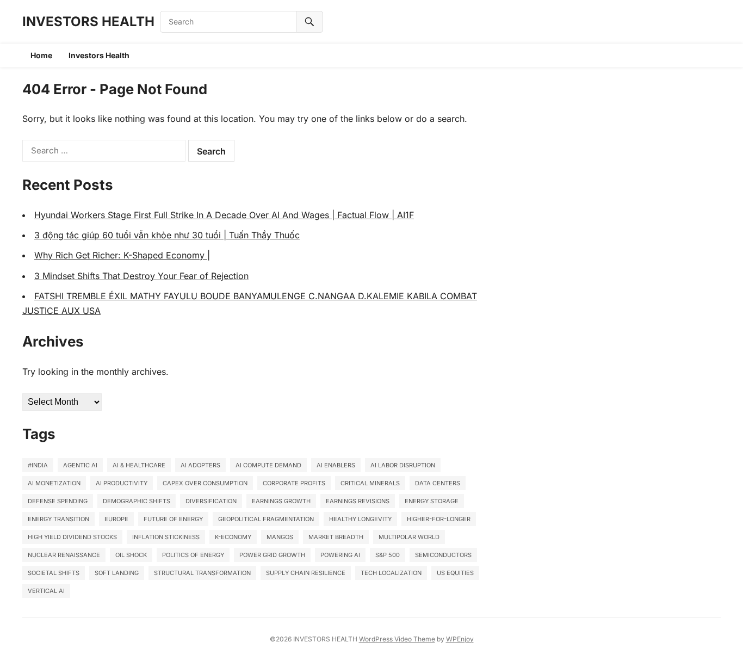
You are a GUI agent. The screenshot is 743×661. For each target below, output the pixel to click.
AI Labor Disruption (402, 465)
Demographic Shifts (136, 501)
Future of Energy (173, 519)
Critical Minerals (370, 483)
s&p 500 (387, 555)
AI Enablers (336, 465)
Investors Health (99, 55)
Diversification (211, 501)
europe (116, 519)
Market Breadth (335, 537)
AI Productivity (121, 483)
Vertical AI (46, 591)
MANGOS (280, 537)
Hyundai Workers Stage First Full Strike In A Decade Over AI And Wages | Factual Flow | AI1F (224, 214)
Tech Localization (391, 573)
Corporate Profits (294, 483)
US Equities (455, 573)
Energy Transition (58, 519)
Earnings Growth (281, 501)
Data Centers (437, 483)
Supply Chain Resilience (305, 573)
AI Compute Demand (268, 465)
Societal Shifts (53, 573)
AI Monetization (54, 483)
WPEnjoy (460, 639)
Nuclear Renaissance (64, 555)
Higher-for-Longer (438, 519)
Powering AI (340, 555)
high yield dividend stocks (72, 537)
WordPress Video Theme (397, 639)
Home (41, 55)
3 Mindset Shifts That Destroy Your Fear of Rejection (141, 275)
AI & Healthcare (139, 465)
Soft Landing (117, 573)
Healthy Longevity (360, 519)
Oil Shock (131, 555)
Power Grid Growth (272, 555)
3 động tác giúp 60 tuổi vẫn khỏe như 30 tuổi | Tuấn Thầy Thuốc (167, 235)
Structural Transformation (202, 573)
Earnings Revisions (357, 501)
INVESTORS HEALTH (88, 21)
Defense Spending (58, 501)
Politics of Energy (193, 555)
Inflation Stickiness (166, 537)
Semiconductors (443, 555)
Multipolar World (409, 537)
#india (38, 465)
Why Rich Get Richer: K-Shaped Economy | (122, 255)
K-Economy (233, 537)
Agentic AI (80, 465)
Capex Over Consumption (205, 483)
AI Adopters (200, 465)
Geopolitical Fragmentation (266, 519)
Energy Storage (432, 501)
